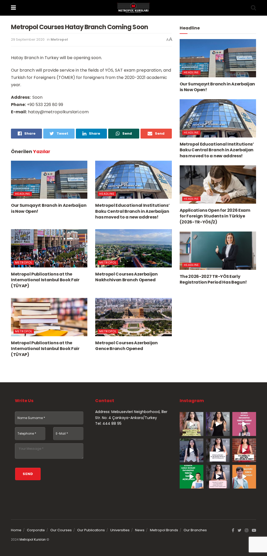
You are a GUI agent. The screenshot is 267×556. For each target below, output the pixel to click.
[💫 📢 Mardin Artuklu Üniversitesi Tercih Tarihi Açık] (244, 424)
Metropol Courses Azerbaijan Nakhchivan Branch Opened (126, 277)
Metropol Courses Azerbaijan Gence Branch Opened (126, 346)
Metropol (59, 39)
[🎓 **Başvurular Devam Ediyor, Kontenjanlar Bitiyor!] (191, 450)
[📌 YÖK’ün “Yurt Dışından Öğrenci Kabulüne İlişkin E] (218, 477)
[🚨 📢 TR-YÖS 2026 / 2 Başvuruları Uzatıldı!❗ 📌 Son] (244, 477)
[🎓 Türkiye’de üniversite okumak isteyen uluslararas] (244, 450)
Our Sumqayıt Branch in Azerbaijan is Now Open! (48, 208)
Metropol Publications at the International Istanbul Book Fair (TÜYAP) (45, 280)
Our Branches (195, 530)
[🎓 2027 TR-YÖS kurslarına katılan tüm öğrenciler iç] (218, 450)
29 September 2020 (28, 39)
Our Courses (61, 530)
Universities (120, 530)
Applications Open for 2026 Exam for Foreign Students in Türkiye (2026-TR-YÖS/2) (215, 216)
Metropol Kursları (33, 539)
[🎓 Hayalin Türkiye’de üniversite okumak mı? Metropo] (218, 424)
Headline (22, 194)
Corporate (36, 530)
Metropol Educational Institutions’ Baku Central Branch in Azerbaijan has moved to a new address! (132, 211)
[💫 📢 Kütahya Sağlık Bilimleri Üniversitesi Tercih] (191, 477)
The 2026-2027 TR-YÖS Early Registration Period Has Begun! (213, 279)
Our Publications (91, 530)
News (139, 530)
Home (16, 530)
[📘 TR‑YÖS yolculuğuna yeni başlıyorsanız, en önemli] (191, 424)
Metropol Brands (164, 530)
